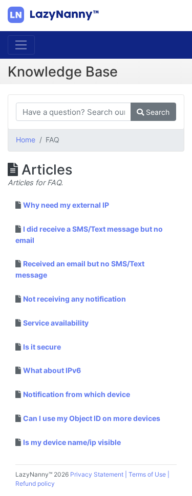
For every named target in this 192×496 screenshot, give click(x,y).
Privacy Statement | (99, 474)
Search (156, 112)
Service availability (56, 322)
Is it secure (42, 346)
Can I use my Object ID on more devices (91, 418)
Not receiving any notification (74, 298)
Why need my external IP (66, 205)
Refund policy (35, 483)
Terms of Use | (149, 474)
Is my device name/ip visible (72, 442)
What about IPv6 (52, 370)
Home (25, 139)
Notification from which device (76, 394)
